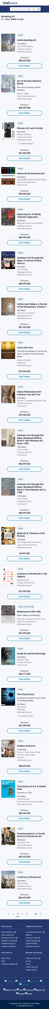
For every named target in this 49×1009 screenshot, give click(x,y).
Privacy (28, 961)
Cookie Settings (31, 970)
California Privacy (32, 958)
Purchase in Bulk (32, 938)
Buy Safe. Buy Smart (33, 946)
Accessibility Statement (34, 932)
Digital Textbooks (32, 943)
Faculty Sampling (32, 941)
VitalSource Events (8, 941)
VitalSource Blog (7, 943)
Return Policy (5, 958)
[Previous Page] (9, 914)
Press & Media (6, 935)
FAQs (3, 961)
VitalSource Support (8, 964)
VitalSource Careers (8, 938)
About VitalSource (7, 932)
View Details (24, 66)
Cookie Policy (30, 967)
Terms (28, 964)
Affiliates (29, 935)
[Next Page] (40, 914)
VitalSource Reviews (8, 946)
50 (36, 914)
